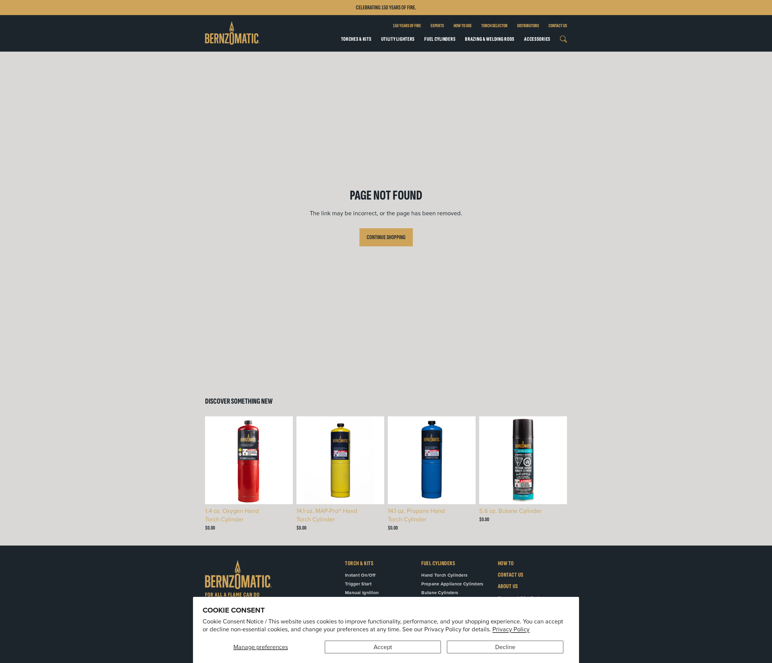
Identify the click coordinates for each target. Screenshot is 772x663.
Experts (437, 26)
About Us (508, 586)
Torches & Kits (356, 39)
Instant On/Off (360, 575)
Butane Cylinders (439, 592)
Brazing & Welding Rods (489, 39)
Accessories (537, 39)
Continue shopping (386, 237)
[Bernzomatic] (232, 33)
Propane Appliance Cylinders (452, 584)
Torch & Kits (359, 563)
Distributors (528, 26)
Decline (505, 646)
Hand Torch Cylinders (444, 575)
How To (506, 563)
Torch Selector (494, 26)
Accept (383, 646)
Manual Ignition (362, 592)
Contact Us (558, 26)
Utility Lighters (398, 39)
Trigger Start (358, 584)
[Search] (563, 39)
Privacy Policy (511, 629)
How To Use (463, 26)
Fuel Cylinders (439, 39)
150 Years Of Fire (407, 26)
